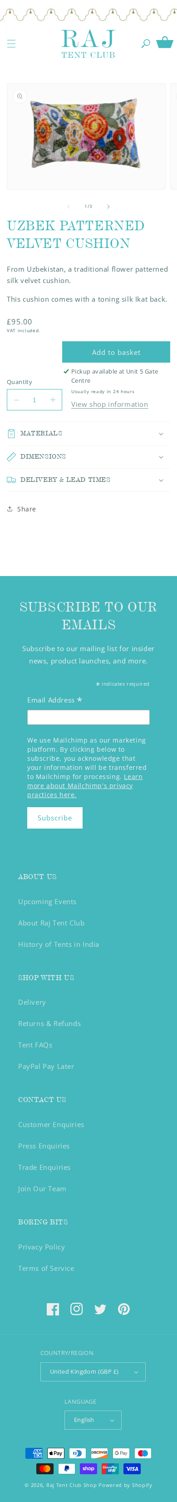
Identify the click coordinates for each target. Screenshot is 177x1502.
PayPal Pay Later (46, 1066)
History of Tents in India (58, 944)
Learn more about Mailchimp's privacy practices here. (85, 785)
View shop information (109, 404)
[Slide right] (108, 207)
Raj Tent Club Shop (71, 1485)
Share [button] (26, 509)
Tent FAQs (35, 1044)
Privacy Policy (41, 1246)
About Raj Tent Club (51, 922)
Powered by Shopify (125, 1485)
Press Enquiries (44, 1145)
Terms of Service (46, 1268)
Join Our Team (42, 1188)
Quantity (19, 382)
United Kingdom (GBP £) (84, 1371)
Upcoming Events (47, 901)
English (84, 1420)
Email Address (55, 701)
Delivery (32, 1001)
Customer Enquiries (51, 1124)
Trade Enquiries (44, 1167)
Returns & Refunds (49, 1023)
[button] (11, 44)
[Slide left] (69, 207)
